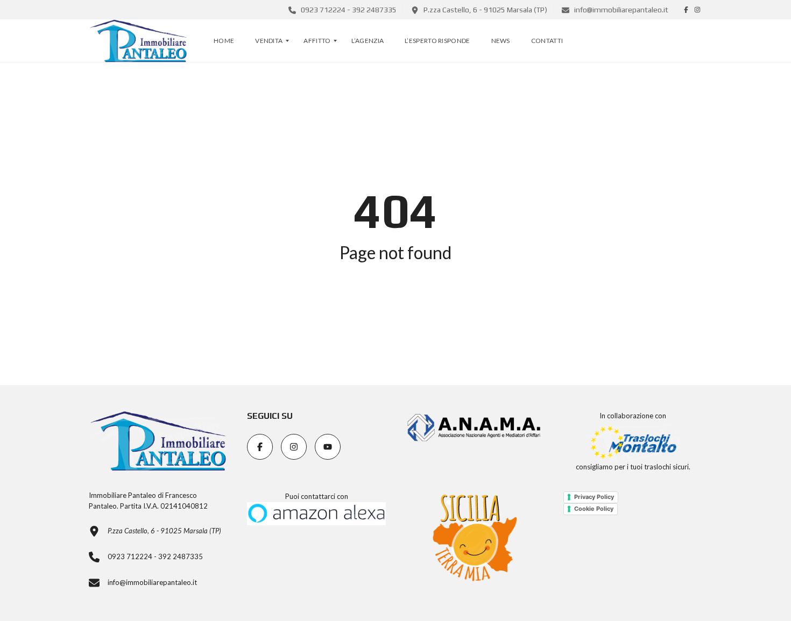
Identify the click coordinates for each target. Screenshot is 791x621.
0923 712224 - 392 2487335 (348, 9)
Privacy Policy (594, 497)
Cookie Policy (593, 508)
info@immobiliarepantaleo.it (620, 9)
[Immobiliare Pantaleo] (138, 40)
